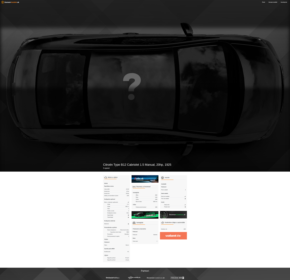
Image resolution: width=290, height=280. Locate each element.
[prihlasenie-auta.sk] (155, 278)
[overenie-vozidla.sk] (113, 277)
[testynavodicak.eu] (177, 278)
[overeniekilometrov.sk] (134, 277)
